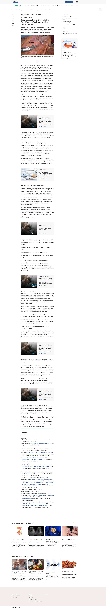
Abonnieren (69, 1)
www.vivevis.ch (25, 434)
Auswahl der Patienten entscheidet (69, 24)
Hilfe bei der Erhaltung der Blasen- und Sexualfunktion (70, 30)
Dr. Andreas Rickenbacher (37, 14)
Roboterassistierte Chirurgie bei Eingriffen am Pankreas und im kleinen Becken (70, 18)
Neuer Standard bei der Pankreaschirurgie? (67, 22)
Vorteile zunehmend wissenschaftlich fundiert (70, 34)
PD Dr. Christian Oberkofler (26, 14)
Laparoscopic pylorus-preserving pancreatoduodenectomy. (42, 439)
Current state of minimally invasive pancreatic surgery (38, 448)
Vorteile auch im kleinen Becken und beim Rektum (69, 27)
